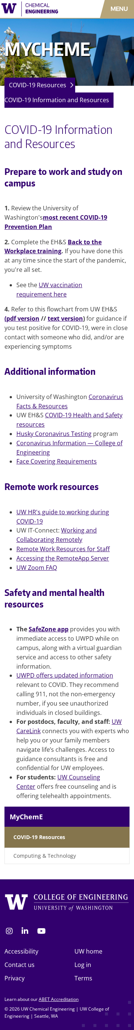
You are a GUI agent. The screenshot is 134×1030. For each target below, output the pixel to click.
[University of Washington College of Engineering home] (67, 904)
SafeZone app (48, 629)
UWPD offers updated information (64, 675)
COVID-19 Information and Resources (56, 100)
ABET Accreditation (59, 999)
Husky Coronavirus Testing (54, 434)
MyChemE (26, 816)
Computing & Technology (44, 855)
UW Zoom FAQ (36, 567)
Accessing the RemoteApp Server (62, 558)
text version (65, 318)
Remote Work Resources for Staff (63, 549)
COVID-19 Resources (37, 85)
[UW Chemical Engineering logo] (39, 8)
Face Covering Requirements (56, 461)
